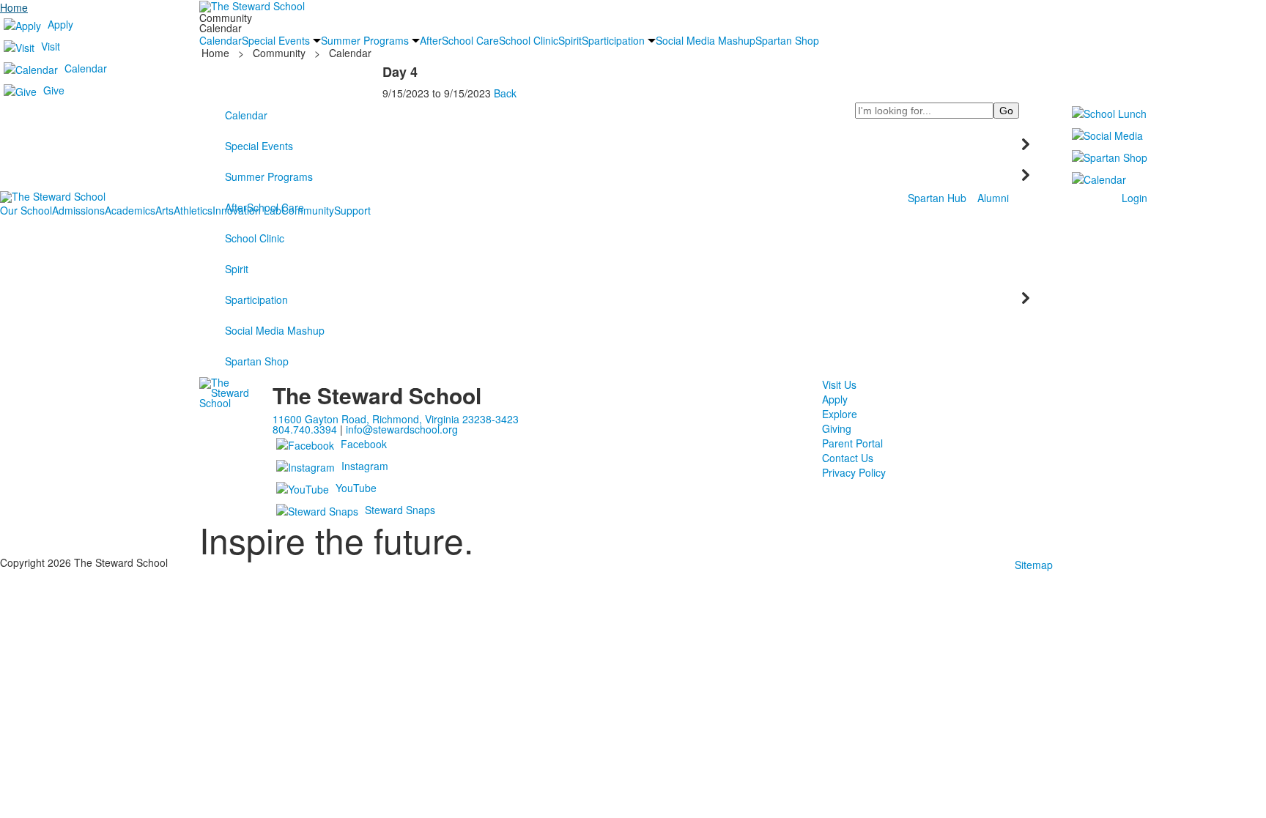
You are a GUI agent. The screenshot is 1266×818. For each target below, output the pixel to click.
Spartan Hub (937, 197)
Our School (26, 210)
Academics (130, 210)
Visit (50, 46)
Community (307, 210)
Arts (164, 210)
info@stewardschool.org (402, 429)
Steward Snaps (400, 509)
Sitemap (1034, 564)
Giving (836, 428)
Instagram (364, 465)
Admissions (78, 210)
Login (1134, 197)
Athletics (193, 210)
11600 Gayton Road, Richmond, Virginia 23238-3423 (396, 419)
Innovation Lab (246, 210)
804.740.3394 (305, 429)
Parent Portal (852, 443)
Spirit (236, 268)
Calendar (85, 68)
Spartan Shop (257, 361)
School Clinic (254, 238)
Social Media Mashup (275, 330)
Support (352, 210)
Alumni (993, 197)
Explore (839, 413)
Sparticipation (256, 299)
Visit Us (839, 384)
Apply (60, 24)
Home (14, 7)
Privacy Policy (854, 472)
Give (53, 90)
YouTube (356, 487)
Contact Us (847, 457)
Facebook (364, 443)
